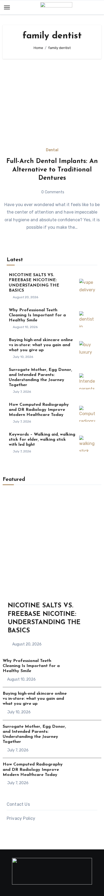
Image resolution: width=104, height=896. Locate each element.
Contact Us (18, 804)
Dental (52, 150)
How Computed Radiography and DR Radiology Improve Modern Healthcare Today (39, 410)
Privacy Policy (21, 818)
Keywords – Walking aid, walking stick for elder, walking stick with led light (42, 439)
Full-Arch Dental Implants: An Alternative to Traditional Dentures (52, 169)
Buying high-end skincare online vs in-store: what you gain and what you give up (41, 345)
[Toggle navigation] (7, 7)
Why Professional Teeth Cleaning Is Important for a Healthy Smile (37, 315)
